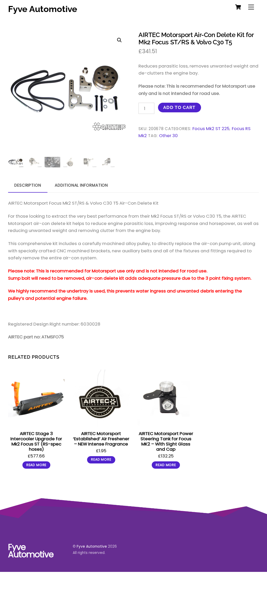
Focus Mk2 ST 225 (210, 129)
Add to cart (179, 107)
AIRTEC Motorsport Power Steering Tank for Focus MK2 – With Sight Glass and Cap (166, 441)
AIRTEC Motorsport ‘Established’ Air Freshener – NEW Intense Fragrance (101, 438)
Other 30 (168, 136)
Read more (36, 465)
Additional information (81, 185)
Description (27, 185)
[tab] (27, 186)
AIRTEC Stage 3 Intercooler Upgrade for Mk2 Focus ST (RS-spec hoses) (36, 441)
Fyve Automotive (92, 546)
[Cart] (238, 7)
